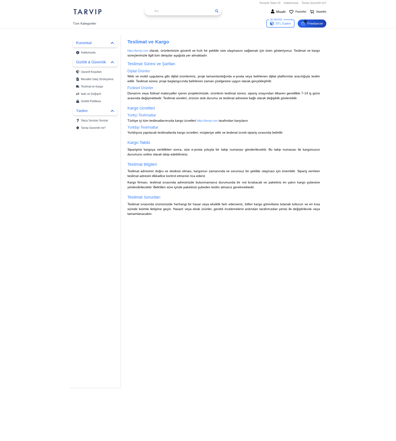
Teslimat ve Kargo (92, 86)
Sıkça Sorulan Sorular (94, 120)
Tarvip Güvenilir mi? (314, 3)
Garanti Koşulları (91, 71)
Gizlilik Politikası (91, 101)
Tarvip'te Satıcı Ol (269, 3)
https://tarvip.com (137, 50)
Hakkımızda (291, 3)
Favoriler (300, 11)
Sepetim (321, 11)
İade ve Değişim (91, 94)
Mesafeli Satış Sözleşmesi (97, 79)
